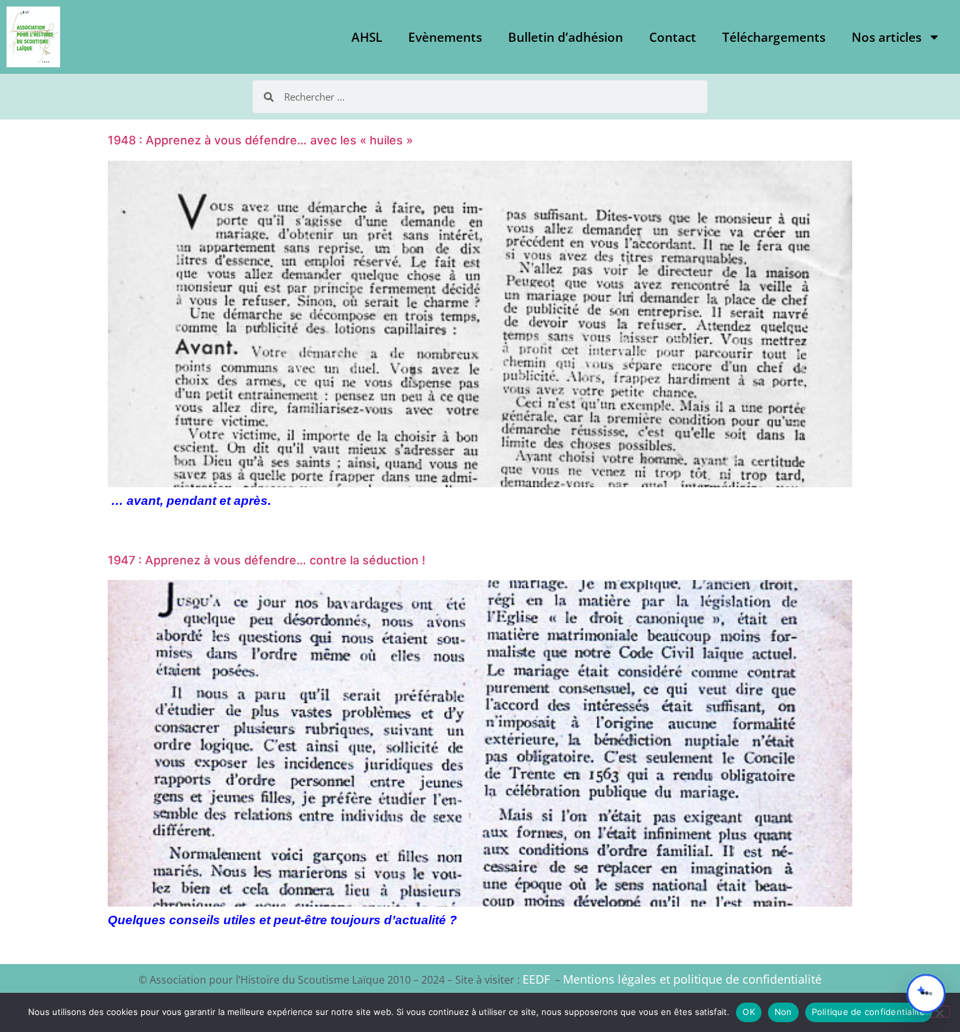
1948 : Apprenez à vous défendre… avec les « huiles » (260, 140)
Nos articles (886, 37)
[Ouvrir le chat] (926, 993)
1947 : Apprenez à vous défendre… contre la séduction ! (266, 560)
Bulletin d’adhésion (565, 37)
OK (749, 1012)
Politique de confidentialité (868, 1012)
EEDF (536, 979)
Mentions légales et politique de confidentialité (692, 979)
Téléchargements (773, 37)
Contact (672, 37)
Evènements (445, 37)
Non (783, 1012)
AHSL (366, 37)
